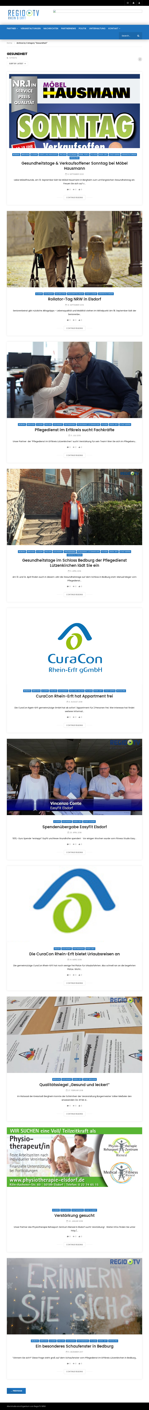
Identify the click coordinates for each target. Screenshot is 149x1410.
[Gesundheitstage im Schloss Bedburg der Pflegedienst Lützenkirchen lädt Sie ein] (74, 507)
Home (9, 43)
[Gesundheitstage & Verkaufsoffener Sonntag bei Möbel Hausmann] (74, 110)
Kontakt (113, 28)
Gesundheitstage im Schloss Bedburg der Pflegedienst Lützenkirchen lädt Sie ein (74, 563)
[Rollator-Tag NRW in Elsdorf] (74, 249)
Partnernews (68, 28)
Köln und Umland (77, 691)
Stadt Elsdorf (91, 294)
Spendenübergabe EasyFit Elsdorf (74, 827)
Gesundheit (72, 155)
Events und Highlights (48, 155)
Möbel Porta (84, 155)
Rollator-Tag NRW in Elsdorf (74, 299)
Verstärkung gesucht (74, 1215)
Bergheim (25, 155)
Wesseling (74, 158)
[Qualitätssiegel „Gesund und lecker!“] (74, 1035)
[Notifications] (133, 3)
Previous (16, 1391)
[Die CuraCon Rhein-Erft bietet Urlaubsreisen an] (74, 904)
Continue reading (74, 197)
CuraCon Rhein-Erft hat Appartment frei (74, 696)
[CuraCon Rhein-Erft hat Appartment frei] (74, 646)
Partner (11, 28)
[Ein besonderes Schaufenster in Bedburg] (74, 1296)
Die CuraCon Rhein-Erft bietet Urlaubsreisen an (74, 954)
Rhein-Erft (103, 155)
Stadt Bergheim (90, 1079)
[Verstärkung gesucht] (74, 1165)
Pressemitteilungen (75, 294)
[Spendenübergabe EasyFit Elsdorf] (74, 777)
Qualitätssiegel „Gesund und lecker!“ (74, 1084)
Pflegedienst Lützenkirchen (88, 424)
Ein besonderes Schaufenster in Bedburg (74, 1346)
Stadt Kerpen (114, 155)
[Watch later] (128, 3)
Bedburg (16, 155)
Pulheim (94, 155)
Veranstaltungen (31, 28)
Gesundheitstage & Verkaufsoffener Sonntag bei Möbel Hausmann (75, 166)
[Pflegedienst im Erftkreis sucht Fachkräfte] (74, 380)
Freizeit (57, 949)
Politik (82, 28)
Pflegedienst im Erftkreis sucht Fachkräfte (74, 429)
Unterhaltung (97, 28)
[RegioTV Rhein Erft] (23, 15)
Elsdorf (34, 155)
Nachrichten (51, 28)
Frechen (63, 155)
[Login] (139, 3)
